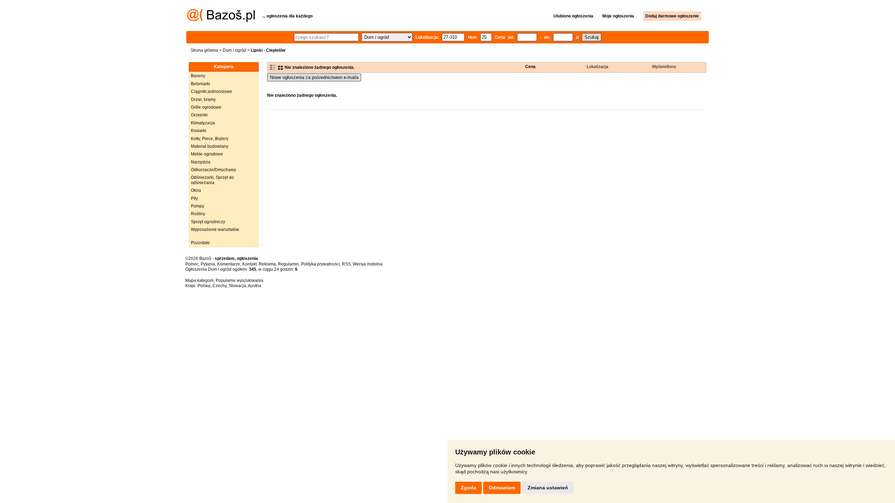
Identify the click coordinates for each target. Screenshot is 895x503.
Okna (196, 190)
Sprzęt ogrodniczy (208, 221)
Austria (254, 285)
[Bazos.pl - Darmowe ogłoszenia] (221, 20)
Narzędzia (200, 162)
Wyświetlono (664, 66)
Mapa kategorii (199, 280)
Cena (530, 66)
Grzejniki (199, 114)
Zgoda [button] (468, 487)
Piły (194, 198)
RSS (346, 264)
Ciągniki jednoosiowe (211, 91)
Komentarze (228, 264)
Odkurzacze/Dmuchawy (213, 169)
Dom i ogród (234, 50)
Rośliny (198, 213)
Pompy (197, 206)
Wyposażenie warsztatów (215, 229)
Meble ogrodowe (207, 154)
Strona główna (204, 50)
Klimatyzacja (203, 123)
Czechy (220, 285)
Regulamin (288, 264)
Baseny (198, 75)
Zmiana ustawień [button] (548, 487)
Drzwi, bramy (203, 99)
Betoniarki (200, 83)
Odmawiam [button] (502, 487)
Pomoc (192, 264)
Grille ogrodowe (206, 107)
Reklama (267, 264)
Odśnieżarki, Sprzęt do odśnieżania (212, 180)
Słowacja (237, 285)
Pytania (208, 264)
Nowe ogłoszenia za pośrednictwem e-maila (314, 77)
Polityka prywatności (320, 264)
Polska (204, 285)
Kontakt (249, 264)
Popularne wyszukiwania (239, 280)
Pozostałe (200, 242)
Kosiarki (198, 130)
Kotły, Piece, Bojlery (209, 138)
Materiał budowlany (209, 146)
